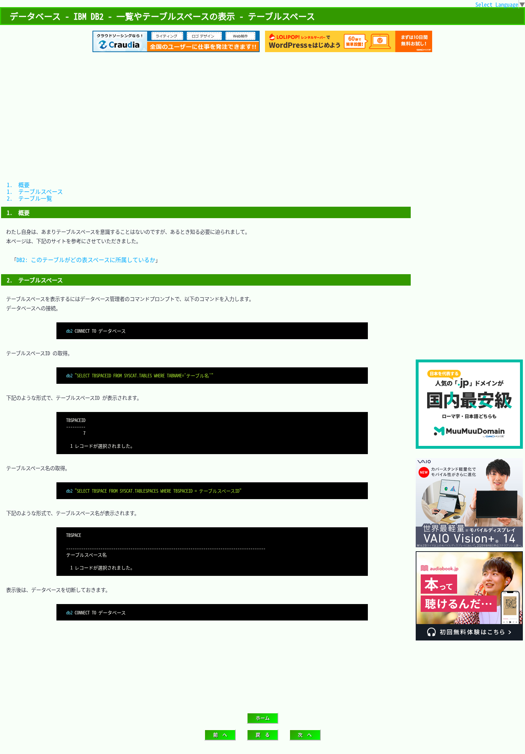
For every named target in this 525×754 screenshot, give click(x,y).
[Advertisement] (262, 113)
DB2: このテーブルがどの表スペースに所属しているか (85, 259)
